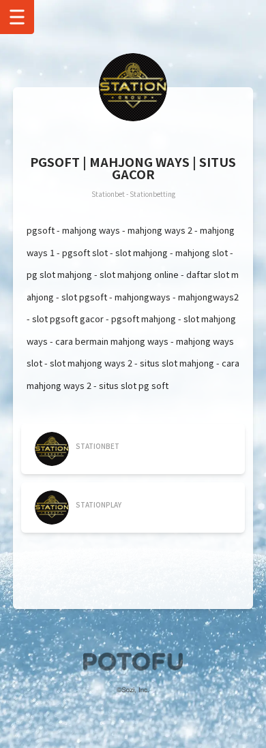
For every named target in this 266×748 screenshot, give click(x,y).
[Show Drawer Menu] (17, 17)
